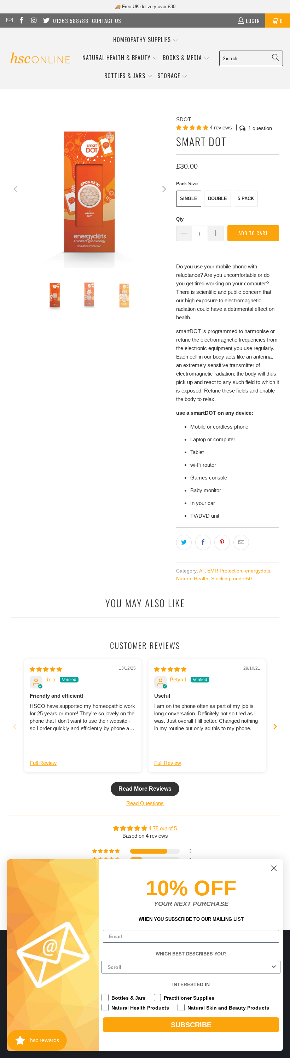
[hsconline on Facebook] (21, 20)
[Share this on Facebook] (203, 542)
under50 (242, 578)
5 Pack (246, 198)
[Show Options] (273, 967)
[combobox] (189, 967)
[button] (145, 40)
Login (253, 20)
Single (188, 198)
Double (217, 198)
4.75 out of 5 (163, 828)
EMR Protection (224, 571)
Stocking (220, 578)
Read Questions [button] (145, 803)
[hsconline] (39, 58)
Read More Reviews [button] (145, 789)
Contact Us (106, 20)
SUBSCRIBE (191, 1025)
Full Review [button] (43, 763)
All (201, 571)
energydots (257, 571)
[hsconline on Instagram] (33, 20)
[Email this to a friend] (241, 542)
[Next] (163, 189)
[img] (46, 669)
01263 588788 (70, 20)
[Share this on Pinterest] (222, 542)
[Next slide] (275, 726)
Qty (180, 219)
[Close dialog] (274, 868)
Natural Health (192, 578)
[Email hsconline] (9, 20)
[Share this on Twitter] (184, 542)
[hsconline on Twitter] (46, 20)
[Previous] (16, 189)
